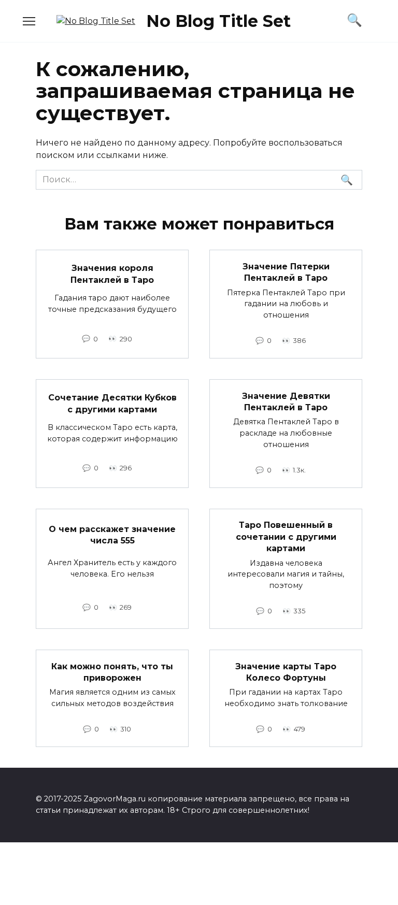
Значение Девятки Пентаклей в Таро (286, 401)
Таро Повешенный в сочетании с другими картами (286, 536)
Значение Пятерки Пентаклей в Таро (286, 271)
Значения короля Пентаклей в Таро (112, 273)
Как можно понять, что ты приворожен (112, 671)
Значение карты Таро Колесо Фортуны (285, 671)
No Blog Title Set (218, 21)
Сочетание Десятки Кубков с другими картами (112, 403)
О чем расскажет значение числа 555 (112, 534)
